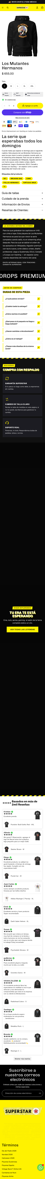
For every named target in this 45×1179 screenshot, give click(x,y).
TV (4, 187)
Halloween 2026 (8, 1158)
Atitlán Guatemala (8, 1123)
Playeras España (8, 1165)
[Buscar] (7, 7)
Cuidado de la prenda (15, 198)
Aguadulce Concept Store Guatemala (19, 1130)
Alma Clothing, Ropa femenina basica (19, 1133)
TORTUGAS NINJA (29, 182)
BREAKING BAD (16, 178)
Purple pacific (37, 1134)
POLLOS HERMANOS (11, 182)
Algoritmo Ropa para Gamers (18, 1126)
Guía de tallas (10, 193)
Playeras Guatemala (9, 1162)
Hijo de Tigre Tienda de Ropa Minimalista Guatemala (28, 1123)
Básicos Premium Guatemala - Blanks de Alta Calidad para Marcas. (25, 1138)
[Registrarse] (39, 1093)
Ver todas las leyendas (22, 629)
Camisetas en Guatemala (23, 1137)
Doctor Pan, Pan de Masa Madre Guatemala (18, 1131)
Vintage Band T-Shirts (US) (11, 1169)
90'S (4, 178)
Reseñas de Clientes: (15, 210)
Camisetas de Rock (9, 1173)
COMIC (28, 178)
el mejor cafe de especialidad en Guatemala (21, 1134)
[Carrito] (42, 7)
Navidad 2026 (7, 1154)
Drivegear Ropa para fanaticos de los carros (22, 1128)
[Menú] (2, 7)
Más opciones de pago (22, 117)
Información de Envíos (16, 204)
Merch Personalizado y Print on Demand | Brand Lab (18, 1136)
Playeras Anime (7, 1176)
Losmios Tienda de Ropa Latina (14, 1125)
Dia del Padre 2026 (9, 1151)
